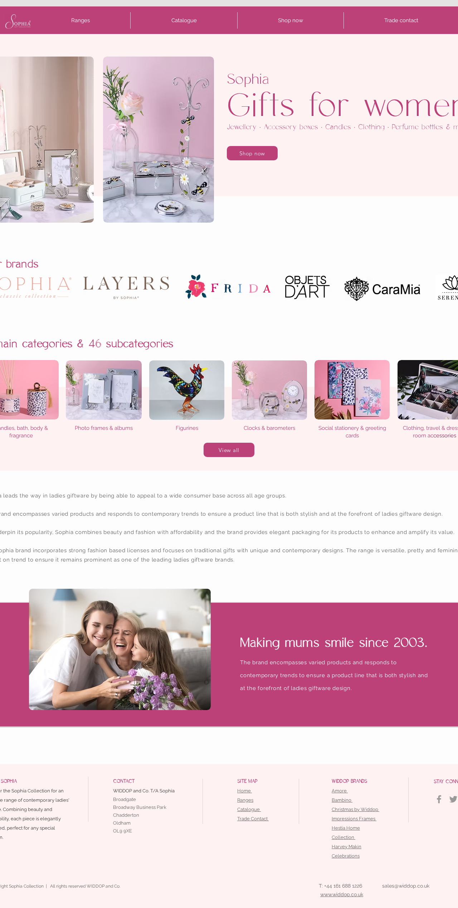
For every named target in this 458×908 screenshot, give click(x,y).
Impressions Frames (354, 818)
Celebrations (346, 856)
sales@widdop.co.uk (405, 886)
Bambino (342, 800)
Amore (340, 790)
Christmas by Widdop (355, 809)
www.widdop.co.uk (341, 894)
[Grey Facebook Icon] (439, 799)
